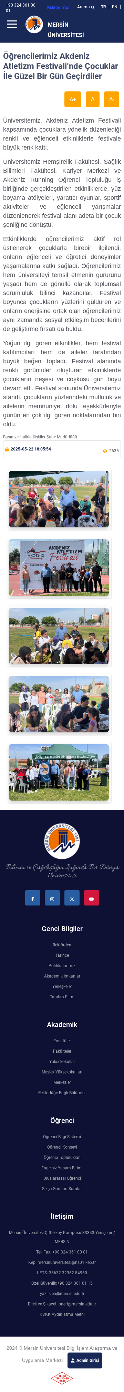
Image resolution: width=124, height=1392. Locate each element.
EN (115, 7)
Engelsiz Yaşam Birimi (62, 1168)
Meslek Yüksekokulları (62, 1072)
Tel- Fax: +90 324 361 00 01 (62, 1252)
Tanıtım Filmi (62, 996)
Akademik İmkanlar (62, 976)
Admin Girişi (87, 1360)
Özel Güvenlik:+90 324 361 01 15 (62, 1283)
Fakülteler (62, 1051)
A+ (73, 99)
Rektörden (62, 945)
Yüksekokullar (62, 1061)
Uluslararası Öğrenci (62, 1178)
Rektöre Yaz (58, 7)
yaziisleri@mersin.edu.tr (62, 1293)
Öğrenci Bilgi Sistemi (62, 1136)
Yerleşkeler (62, 986)
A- (111, 99)
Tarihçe (62, 955)
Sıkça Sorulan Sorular (62, 1188)
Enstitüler (62, 1040)
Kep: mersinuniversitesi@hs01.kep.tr (62, 1262)
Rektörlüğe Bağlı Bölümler (62, 1092)
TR (103, 7)
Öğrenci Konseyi (62, 1147)
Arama (86, 8)
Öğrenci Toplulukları (62, 1157)
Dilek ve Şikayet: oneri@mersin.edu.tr (62, 1304)
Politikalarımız (62, 965)
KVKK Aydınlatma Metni (62, 1314)
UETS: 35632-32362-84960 (62, 1272)
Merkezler (62, 1082)
